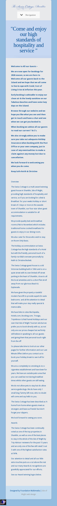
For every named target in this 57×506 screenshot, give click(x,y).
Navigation (30, 14)
